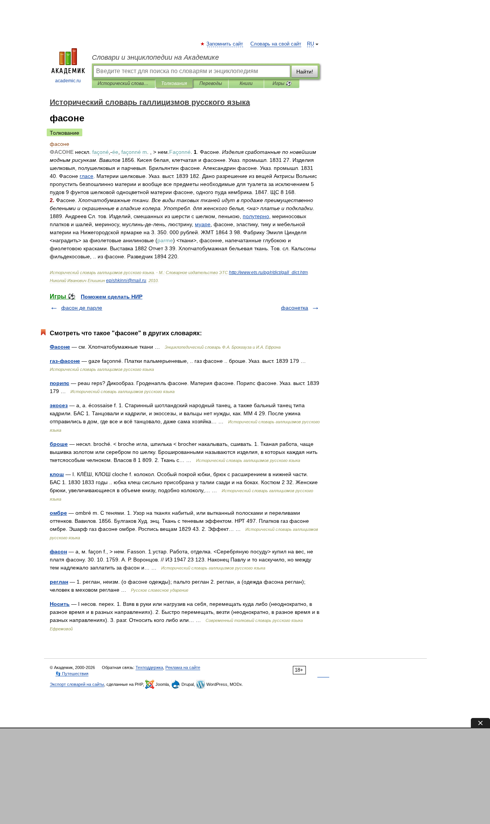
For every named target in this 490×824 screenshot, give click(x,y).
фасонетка (294, 308)
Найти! (304, 72)
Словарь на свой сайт (275, 44)
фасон (58, 551)
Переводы (210, 83)
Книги (246, 83)
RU (310, 44)
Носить (60, 604)
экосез (59, 405)
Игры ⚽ (282, 83)
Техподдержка (149, 667)
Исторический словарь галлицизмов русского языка (123, 83)
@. (126, 280)
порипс (59, 383)
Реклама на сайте (182, 667)
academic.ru (68, 80)
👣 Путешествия (72, 673)
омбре (58, 513)
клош (57, 474)
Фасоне (60, 347)
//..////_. (268, 272)
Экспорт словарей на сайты (77, 684)
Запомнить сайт (225, 44)
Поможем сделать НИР (111, 297)
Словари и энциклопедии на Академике (155, 57)
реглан (59, 582)
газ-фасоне (65, 361)
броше (59, 444)
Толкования (174, 83)
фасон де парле (81, 308)
